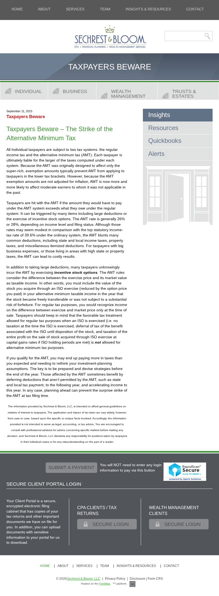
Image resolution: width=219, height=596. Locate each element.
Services (75, 9)
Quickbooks (164, 140)
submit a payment (71, 467)
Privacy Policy (115, 579)
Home (17, 9)
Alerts (156, 153)
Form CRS (155, 579)
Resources (163, 127)
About (44, 9)
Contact (195, 9)
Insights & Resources (148, 9)
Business (75, 91)
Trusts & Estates (184, 94)
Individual (28, 91)
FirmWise (104, 583)
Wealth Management (128, 94)
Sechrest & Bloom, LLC (83, 579)
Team (105, 9)
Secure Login (110, 524)
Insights (159, 114)
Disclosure (137, 579)
